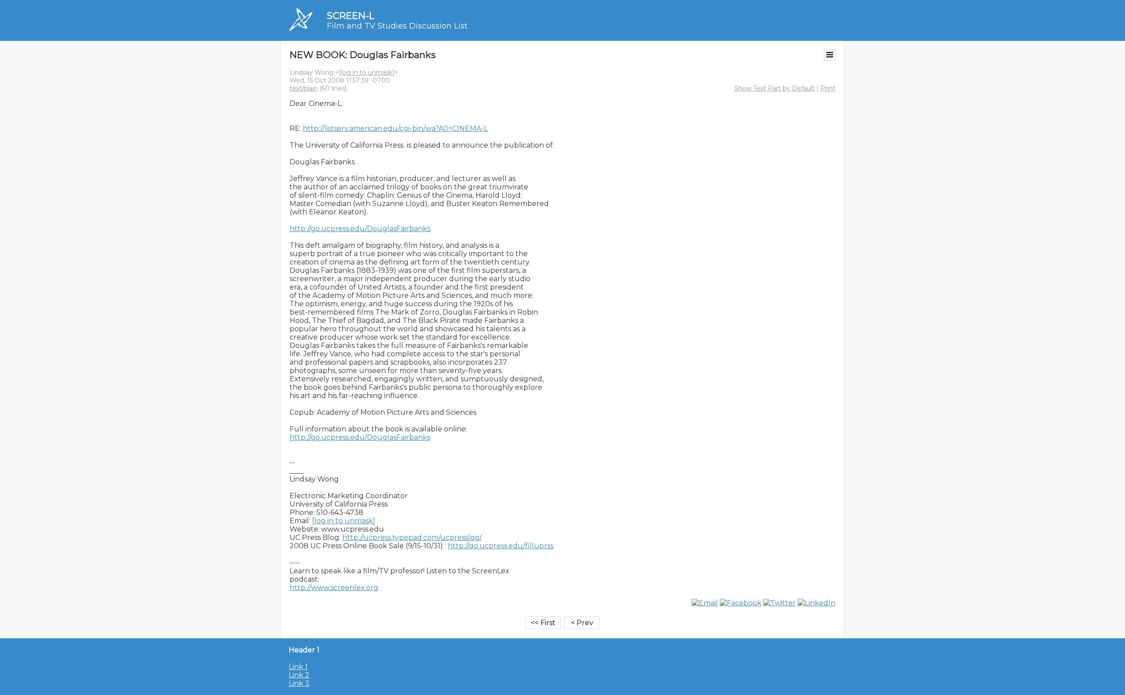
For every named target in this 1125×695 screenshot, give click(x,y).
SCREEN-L (350, 15)
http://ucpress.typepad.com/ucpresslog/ (412, 537)
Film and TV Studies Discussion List (397, 26)
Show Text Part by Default (774, 88)
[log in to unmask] (367, 72)
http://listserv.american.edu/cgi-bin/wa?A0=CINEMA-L (395, 128)
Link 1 (298, 666)
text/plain (304, 88)
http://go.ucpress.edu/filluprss (500, 546)
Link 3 (299, 683)
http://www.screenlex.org (334, 587)
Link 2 (299, 675)
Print (827, 88)
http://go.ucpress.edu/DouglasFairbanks (360, 228)
